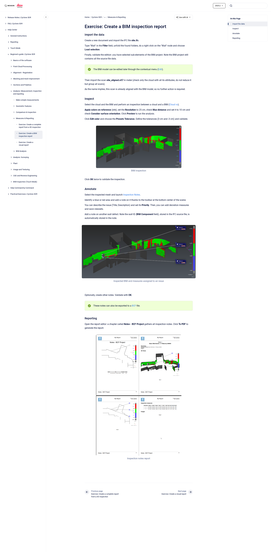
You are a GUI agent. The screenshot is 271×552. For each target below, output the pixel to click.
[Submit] (231, 5)
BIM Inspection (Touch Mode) (25, 182)
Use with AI (183, 17)
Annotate (236, 33)
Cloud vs (173, 104)
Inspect (235, 29)
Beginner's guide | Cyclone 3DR (22, 54)
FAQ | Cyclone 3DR (15, 24)
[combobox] (247, 5)
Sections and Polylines (22, 85)
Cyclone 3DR (96, 17)
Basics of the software (22, 60)
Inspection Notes (131, 194)
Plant (15, 163)
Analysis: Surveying (21, 157)
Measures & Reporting (25, 118)
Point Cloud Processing (22, 67)
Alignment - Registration (22, 73)
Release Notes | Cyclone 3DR (19, 18)
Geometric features (24, 106)
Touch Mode (15, 48)
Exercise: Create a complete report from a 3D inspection (30, 125)
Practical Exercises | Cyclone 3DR (23, 194)
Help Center (12, 30)
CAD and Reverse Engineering (25, 176)
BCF (134, 305)
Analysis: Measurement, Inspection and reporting (27, 92)
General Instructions (18, 36)
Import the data (238, 24)
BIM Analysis (21, 151)
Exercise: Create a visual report (26, 143)
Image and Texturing (21, 170)
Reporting (14, 42)
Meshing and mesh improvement (26, 79)
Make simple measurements (27, 100)
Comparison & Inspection (26, 112)
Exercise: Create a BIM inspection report (28, 134)
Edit (160, 69)
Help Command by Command (22, 188)
